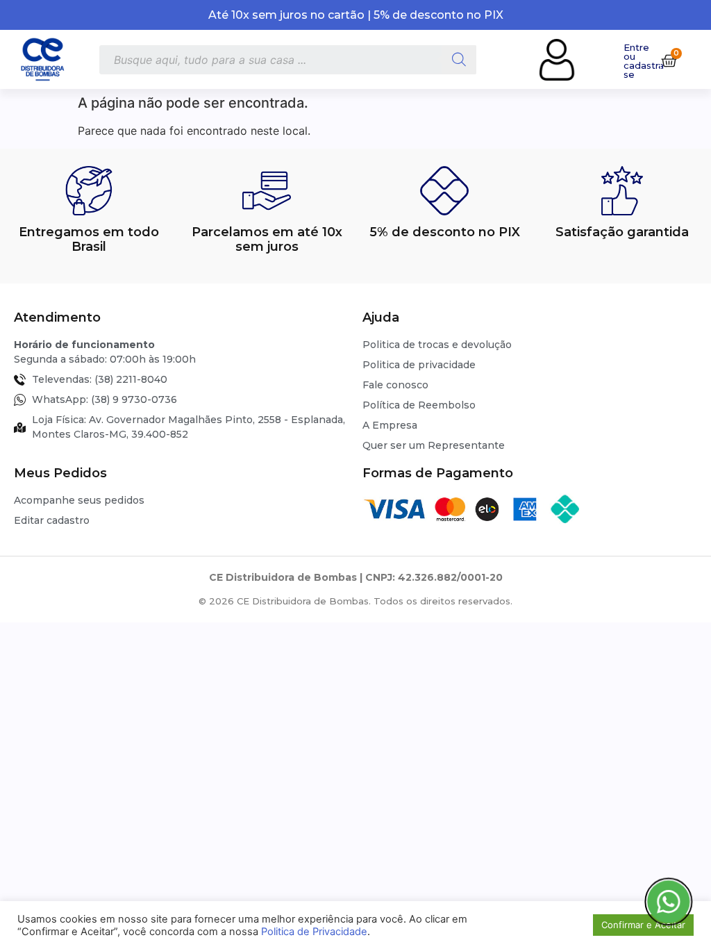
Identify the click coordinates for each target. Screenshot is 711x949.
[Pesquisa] (459, 59)
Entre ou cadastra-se (646, 61)
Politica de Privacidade (314, 931)
